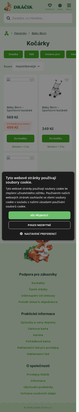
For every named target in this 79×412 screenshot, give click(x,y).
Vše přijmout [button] (39, 215)
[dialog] (38, 206)
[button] (38, 234)
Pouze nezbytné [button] (39, 225)
